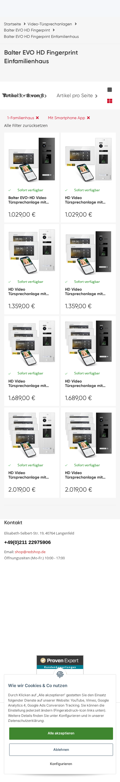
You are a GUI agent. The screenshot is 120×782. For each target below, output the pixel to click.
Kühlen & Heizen (20, 639)
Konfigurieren (61, 764)
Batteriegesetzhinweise (83, 619)
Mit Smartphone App (66, 118)
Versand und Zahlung (25, 600)
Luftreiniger (71, 639)
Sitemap (12, 589)
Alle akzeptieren (61, 733)
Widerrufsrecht (75, 600)
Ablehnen (61, 749)
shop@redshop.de (30, 551)
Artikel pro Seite (75, 95)
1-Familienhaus (20, 118)
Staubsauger (73, 629)
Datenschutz (73, 610)
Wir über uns (16, 579)
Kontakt (68, 579)
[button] (110, 89)
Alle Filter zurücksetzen (26, 125)
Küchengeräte (18, 629)
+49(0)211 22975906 (27, 542)
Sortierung (30, 95)
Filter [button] (10, 95)
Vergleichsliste (74, 569)
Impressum (15, 619)
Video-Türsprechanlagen (29, 649)
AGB (8, 610)
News (9, 569)
